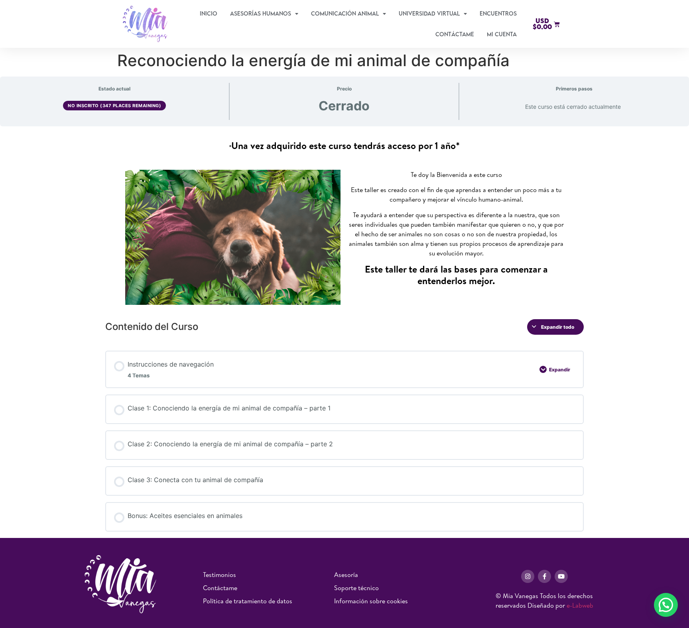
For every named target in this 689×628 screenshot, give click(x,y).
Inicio (208, 13)
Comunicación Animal (345, 13)
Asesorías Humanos (260, 13)
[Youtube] (561, 576)
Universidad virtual (429, 13)
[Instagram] (527, 576)
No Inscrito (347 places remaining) (114, 105)
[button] (666, 605)
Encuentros (498, 13)
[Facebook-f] (544, 576)
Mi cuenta (502, 34)
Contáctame (454, 34)
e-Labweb (580, 605)
